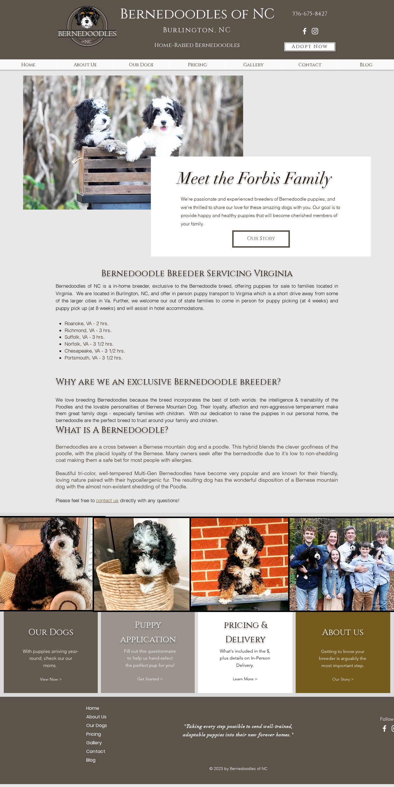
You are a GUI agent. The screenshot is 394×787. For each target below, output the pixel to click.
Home (92, 708)
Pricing (93, 734)
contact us (107, 500)
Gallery (94, 742)
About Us (96, 716)
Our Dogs (96, 725)
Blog (90, 760)
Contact (95, 751)
